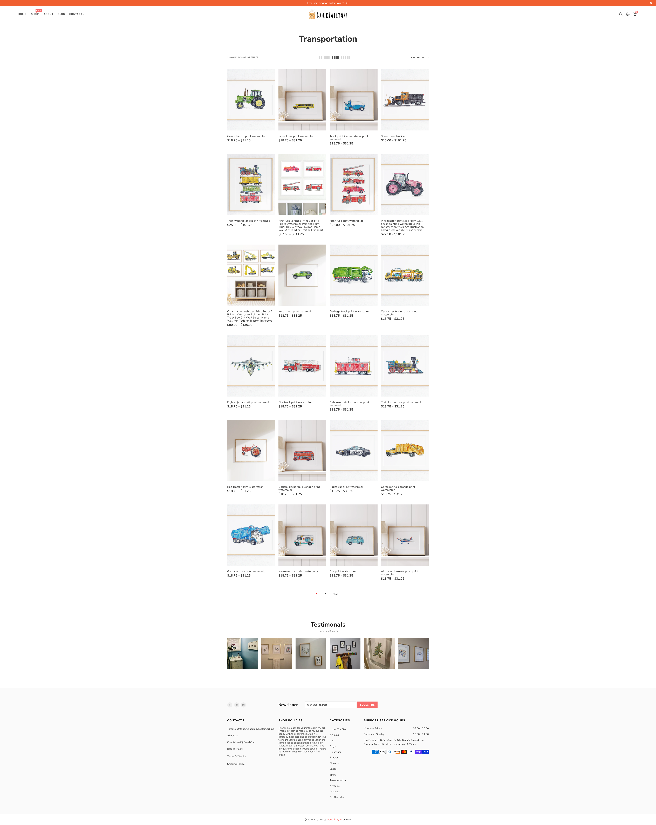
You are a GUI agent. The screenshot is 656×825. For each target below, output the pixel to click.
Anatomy (335, 786)
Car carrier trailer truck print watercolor (399, 313)
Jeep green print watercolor (296, 311)
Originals (335, 791)
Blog (61, 14)
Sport (333, 774)
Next (335, 594)
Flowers (334, 763)
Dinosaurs (335, 752)
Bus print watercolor (343, 571)
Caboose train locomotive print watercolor (349, 404)
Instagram (243, 705)
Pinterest (236, 705)
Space (333, 769)
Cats (332, 740)
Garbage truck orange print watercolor (398, 488)
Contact (76, 14)
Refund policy (234, 749)
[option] (243, 653)
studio (339, 819)
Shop (36, 12)
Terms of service (236, 756)
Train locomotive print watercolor (402, 402)
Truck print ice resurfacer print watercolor (349, 138)
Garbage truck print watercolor (349, 311)
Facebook (229, 705)
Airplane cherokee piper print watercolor (400, 573)
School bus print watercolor (296, 136)
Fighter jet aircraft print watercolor (249, 402)
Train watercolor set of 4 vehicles (248, 220)
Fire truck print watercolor (346, 220)
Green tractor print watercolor (246, 136)
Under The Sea (338, 729)
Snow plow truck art (394, 136)
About (48, 14)
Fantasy (334, 757)
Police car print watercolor (346, 486)
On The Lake (337, 797)
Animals (334, 735)
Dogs (333, 746)
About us (232, 735)
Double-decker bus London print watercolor (299, 488)
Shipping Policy (235, 764)
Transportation (338, 780)
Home (22, 14)
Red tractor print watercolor (245, 486)
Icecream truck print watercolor (298, 571)
